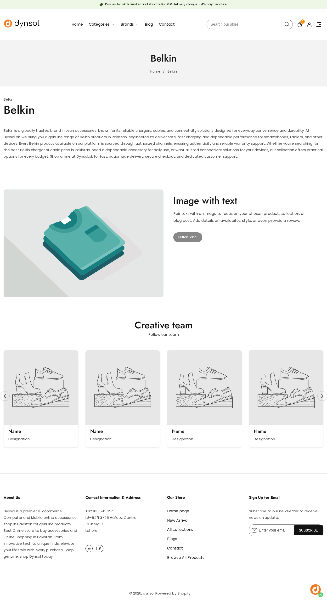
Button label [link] (187, 237)
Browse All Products (185, 557)
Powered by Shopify (173, 593)
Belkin (172, 71)
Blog (149, 24)
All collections (180, 529)
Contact (167, 24)
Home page (178, 511)
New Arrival (177, 520)
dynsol (148, 593)
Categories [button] (100, 24)
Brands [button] (128, 24)
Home (77, 24)
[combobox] (250, 24)
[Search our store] (287, 24)
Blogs (172, 539)
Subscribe (308, 530)
